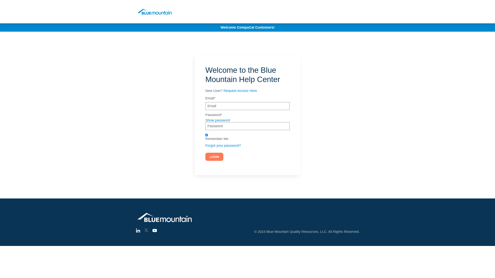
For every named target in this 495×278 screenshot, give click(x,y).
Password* (213, 115)
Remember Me (216, 139)
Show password (217, 120)
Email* (210, 98)
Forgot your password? (223, 145)
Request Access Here (240, 91)
